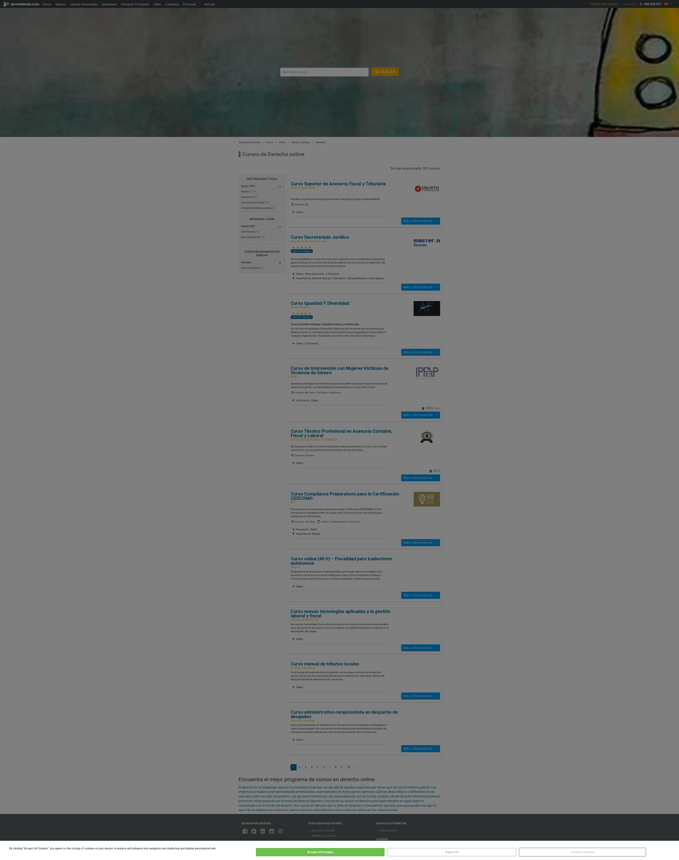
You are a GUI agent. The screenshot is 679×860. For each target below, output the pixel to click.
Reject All (451, 852)
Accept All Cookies (320, 852)
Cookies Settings (582, 852)
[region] (339, 850)
